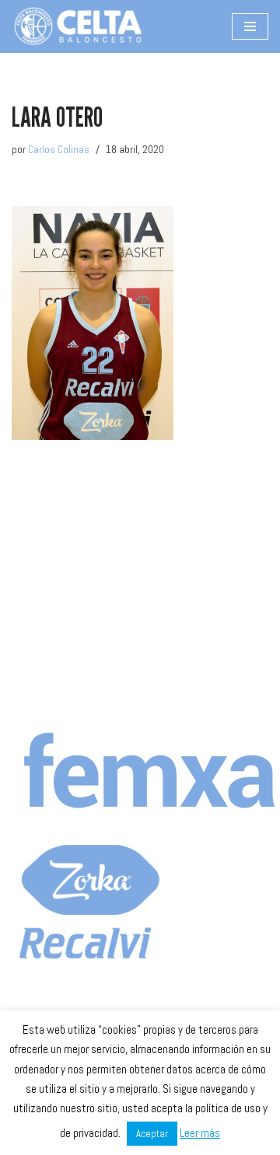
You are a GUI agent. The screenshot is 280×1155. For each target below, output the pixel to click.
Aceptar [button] (152, 1133)
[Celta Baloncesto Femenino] (78, 26)
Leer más (200, 1132)
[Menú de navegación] (250, 26)
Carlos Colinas (58, 149)
